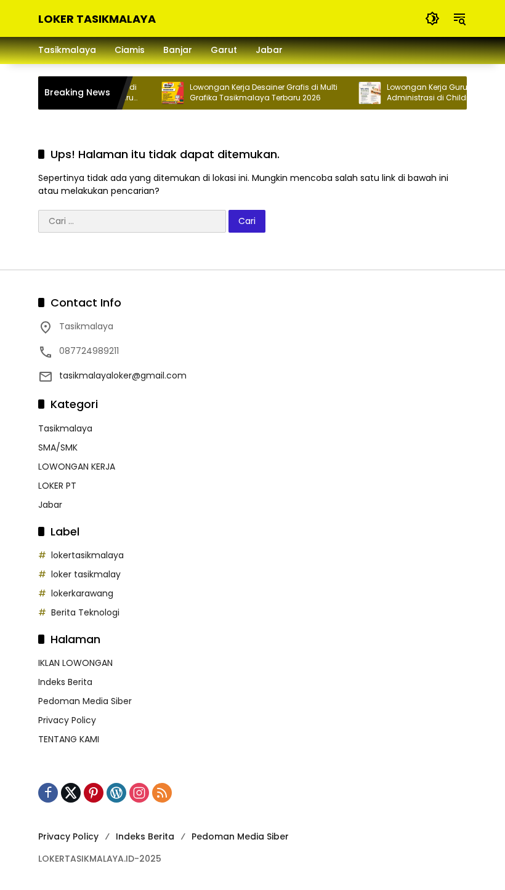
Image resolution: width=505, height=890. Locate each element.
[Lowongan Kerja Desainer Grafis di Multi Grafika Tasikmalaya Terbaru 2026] (165, 93)
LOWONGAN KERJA (76, 466)
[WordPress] (116, 793)
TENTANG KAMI (68, 739)
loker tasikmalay (86, 574)
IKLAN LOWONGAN (75, 663)
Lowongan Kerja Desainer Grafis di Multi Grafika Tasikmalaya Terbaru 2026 (256, 92)
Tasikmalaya (65, 428)
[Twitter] (71, 793)
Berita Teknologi (85, 612)
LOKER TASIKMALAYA (97, 18)
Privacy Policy (67, 720)
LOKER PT (57, 485)
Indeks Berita (65, 682)
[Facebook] (48, 793)
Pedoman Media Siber (85, 701)
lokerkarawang (82, 593)
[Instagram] (139, 793)
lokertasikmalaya (87, 555)
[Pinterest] (93, 793)
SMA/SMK (58, 447)
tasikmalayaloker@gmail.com (123, 375)
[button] (432, 18)
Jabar (50, 505)
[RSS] (162, 793)
